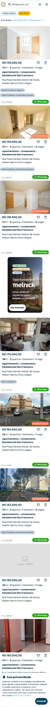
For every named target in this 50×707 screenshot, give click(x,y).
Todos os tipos (9, 13)
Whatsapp (42, 102)
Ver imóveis (17, 307)
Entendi (41, 701)
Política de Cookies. (21, 695)
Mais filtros (24, 13)
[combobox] (36, 20)
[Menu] (46, 4)
